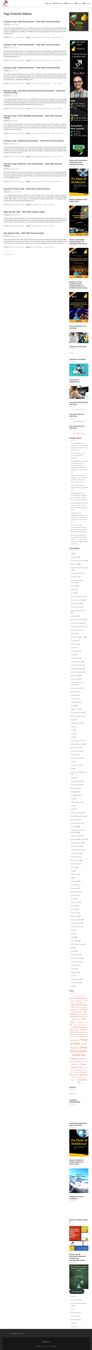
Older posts (8, 254)
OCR (72, 805)
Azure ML (74, 616)
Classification (75, 658)
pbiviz (72, 809)
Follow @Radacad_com (79, 409)
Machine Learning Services (79, 772)
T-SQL (73, 951)
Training (73, 968)
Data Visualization (77, 1016)
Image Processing (76, 758)
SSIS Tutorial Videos (18, 37)
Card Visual (74, 644)
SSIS (11, 37)
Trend (72, 975)
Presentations (75, 860)
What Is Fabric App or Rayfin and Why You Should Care (79, 487)
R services (74, 888)
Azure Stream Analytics (78, 626)
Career (73, 647)
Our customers (77, 1293)
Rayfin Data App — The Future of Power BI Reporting (78, 455)
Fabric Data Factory (77, 740)
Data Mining (75, 675)
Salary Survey (75, 902)
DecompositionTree (77, 716)
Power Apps (74, 1040)
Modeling (83, 1036)
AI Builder (74, 557)
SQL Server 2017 (76, 923)
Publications (75, 864)
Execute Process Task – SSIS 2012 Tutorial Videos (27, 189)
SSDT (72, 934)
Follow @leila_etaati (79, 433)
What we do (59, 3)
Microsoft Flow (75, 785)
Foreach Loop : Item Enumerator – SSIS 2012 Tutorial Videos (32, 45)
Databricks (74, 691)
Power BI (73, 826)
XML (72, 986)
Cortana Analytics (76, 668)
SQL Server (74, 916)
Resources (70, 3)
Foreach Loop (34, 37)
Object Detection (76, 802)
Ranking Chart (75, 892)
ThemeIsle (53, 1347)
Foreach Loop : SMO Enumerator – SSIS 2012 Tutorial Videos (32, 68)
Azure (72, 593)
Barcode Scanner (76, 630)
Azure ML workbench (77, 619)
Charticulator (75, 651)
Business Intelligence (77, 637)
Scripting (73, 906)
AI (71, 553)
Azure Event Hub (76, 607)
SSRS (72, 948)
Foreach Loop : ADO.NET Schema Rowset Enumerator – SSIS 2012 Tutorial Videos (34, 92)
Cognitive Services (76, 665)
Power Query (75, 853)
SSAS (72, 930)
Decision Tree (75, 709)
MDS (72, 778)
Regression (74, 895)
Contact (87, 3)
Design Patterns (76, 723)
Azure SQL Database (77, 623)
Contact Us (74, 1328)
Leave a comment (57, 37)
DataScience (74, 702)
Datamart (74, 698)
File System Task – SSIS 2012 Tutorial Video (24, 233)
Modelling (74, 791)
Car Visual (74, 640)
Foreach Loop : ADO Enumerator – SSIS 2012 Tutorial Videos (32, 22)
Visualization (75, 982)
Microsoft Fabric (76, 781)
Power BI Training (76, 1301)
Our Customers (75, 1317)
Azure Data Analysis (77, 596)
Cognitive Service (76, 661)
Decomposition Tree (77, 712)
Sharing (73, 909)
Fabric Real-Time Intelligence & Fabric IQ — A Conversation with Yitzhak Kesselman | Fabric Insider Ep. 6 (79, 517)
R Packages (74, 881)
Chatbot (73, 654)
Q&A (72, 871)
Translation (74, 972)
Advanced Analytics (79, 996)
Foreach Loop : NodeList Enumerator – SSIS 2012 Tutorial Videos (34, 141)
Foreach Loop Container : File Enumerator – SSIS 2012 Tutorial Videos (33, 165)
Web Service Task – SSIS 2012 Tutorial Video (24, 212)
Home (49, 3)
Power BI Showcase (77, 850)
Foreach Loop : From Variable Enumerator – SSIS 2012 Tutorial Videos (33, 117)
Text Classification (76, 958)
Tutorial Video (38, 83)
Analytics (74, 564)
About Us (74, 1297)
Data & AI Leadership (77, 672)
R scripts (73, 885)
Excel (72, 737)
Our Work (74, 1324)
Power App (74, 819)
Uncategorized (75, 979)
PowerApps (74, 857)
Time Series (74, 965)
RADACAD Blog (76, 1321)
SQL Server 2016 (76, 920)
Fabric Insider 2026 (77, 744)
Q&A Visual (74, 874)
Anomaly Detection (77, 573)
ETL (72, 730)
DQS (72, 726)
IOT (72, 761)
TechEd (80, 1077)
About (79, 3)
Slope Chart (74, 913)
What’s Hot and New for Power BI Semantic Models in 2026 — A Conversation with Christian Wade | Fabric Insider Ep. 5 (79, 539)
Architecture (75, 577)
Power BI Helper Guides (78, 839)
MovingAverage (76, 795)
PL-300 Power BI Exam (78, 816)
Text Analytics (75, 954)
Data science (83, 1014)
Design (73, 719)
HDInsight (74, 754)
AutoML (73, 586)
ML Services (74, 788)
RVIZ (72, 899)
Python (73, 867)
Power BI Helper (76, 836)
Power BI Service (76, 846)
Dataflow (74, 695)
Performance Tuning (77, 812)
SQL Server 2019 (76, 927)
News (72, 798)
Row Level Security (77, 1070)
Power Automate (76, 823)
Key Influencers (75, 765)
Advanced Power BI (78, 998)
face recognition (76, 747)
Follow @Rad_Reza (79, 421)
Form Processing (76, 751)
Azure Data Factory (77, 600)
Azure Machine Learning (78, 610)
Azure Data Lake (76, 603)
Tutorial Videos (46, 37)
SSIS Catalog (75, 941)
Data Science (75, 679)
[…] (14, 33)
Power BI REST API (77, 843)
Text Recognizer (75, 961)
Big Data (73, 633)
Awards (73, 589)
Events (73, 733)
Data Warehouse (76, 688)
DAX (72, 705)
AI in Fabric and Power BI (78, 560)
